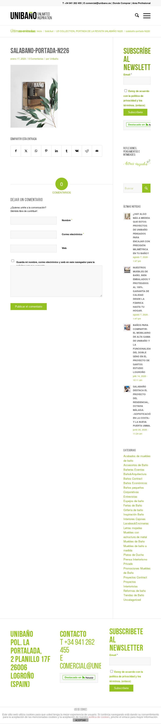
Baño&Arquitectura (134, 474)
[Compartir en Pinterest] (46, 150)
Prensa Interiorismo (135, 559)
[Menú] (145, 15)
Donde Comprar (121, 3)
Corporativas (131, 492)
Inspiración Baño (133, 514)
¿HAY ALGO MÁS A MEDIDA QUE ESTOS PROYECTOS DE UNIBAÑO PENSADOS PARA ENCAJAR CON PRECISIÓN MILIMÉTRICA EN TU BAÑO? (141, 233)
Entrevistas (130, 496)
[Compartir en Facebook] (16, 150)
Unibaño (54, 58)
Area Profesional (141, 3)
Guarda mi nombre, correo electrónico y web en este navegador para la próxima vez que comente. (55, 263)
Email (127, 74)
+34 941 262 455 (77, 647)
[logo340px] (31, 15)
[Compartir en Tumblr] (66, 150)
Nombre (67, 220)
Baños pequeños (133, 488)
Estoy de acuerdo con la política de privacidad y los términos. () (126, 676)
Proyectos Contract (135, 577)
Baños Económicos (135, 483)
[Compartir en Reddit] (87, 150)
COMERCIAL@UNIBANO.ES (89, 666)
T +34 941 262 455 (72, 3)
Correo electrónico (73, 234)
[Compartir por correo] (97, 150)
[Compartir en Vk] (77, 150)
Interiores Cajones (134, 519)
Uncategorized (132, 600)
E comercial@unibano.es (97, 3)
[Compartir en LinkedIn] (56, 150)
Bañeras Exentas (133, 470)
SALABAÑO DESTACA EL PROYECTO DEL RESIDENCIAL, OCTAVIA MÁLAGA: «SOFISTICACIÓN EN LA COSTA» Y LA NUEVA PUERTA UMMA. (142, 406)
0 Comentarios (36, 58)
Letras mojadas (132, 528)
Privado (128, 564)
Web (64, 248)
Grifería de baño (133, 510)
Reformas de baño (134, 591)
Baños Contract (132, 479)
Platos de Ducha (133, 555)
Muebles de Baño (134, 541)
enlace (140, 105)
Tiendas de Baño (133, 595)
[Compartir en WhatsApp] (36, 150)
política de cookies (99, 717)
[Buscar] (135, 15)
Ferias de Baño (132, 505)
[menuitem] (135, 15)
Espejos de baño (133, 501)
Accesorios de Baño (135, 465)
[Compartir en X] (26, 150)
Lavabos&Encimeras (136, 523)
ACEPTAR (80, 720)
